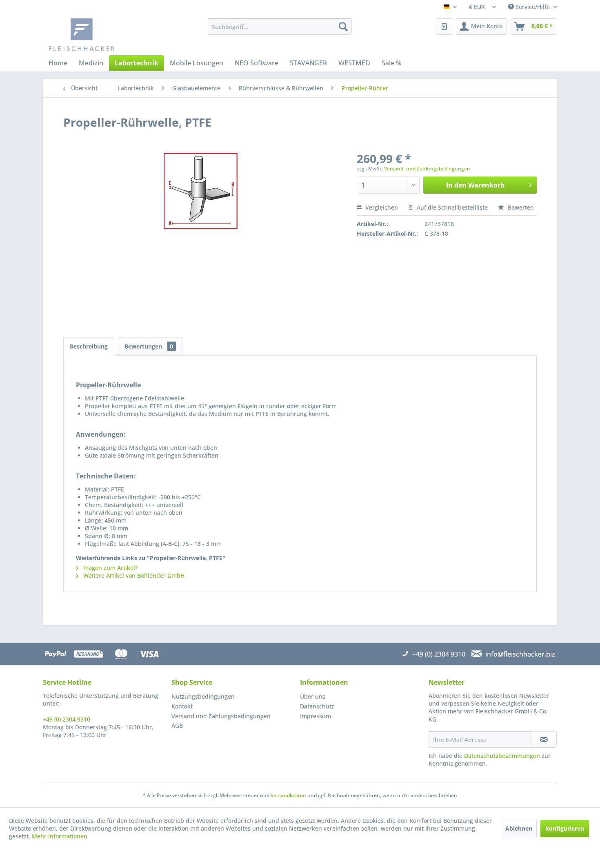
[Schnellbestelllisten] (444, 26)
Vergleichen (381, 207)
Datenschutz (317, 706)
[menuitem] (280, 26)
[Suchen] (343, 26)
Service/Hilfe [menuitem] (532, 7)
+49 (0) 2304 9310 (66, 719)
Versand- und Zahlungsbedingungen (427, 168)
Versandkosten (288, 795)
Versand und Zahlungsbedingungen (221, 716)
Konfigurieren (564, 828)
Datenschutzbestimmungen (502, 756)
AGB (177, 725)
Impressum (315, 716)
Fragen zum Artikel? (110, 568)
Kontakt (182, 706)
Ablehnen (518, 828)
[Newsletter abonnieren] (544, 739)
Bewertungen (148, 346)
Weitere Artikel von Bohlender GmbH (133, 575)
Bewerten (520, 207)
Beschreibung (89, 346)
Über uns (312, 696)
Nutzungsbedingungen (203, 696)
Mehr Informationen (59, 836)
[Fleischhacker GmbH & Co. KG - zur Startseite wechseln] (110, 34)
